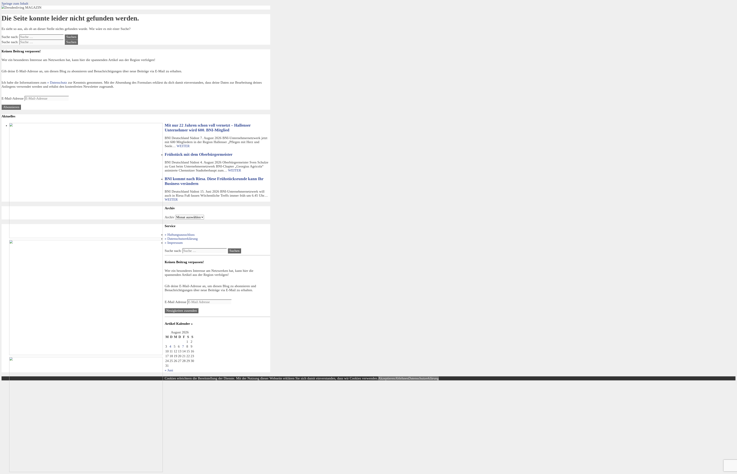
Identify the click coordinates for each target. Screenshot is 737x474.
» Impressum (174, 243)
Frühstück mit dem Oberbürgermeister (198, 154)
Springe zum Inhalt (15, 3)
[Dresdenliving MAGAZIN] (21, 7)
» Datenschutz (57, 82)
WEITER (183, 146)
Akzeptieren (386, 378)
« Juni (169, 370)
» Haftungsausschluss (180, 235)
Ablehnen (401, 378)
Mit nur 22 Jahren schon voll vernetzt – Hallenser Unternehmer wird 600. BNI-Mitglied (208, 127)
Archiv (169, 217)
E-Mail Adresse (176, 302)
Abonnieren (11, 107)
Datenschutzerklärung (423, 378)
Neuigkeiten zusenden (181, 310)
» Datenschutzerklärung (181, 239)
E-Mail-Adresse (13, 98)
